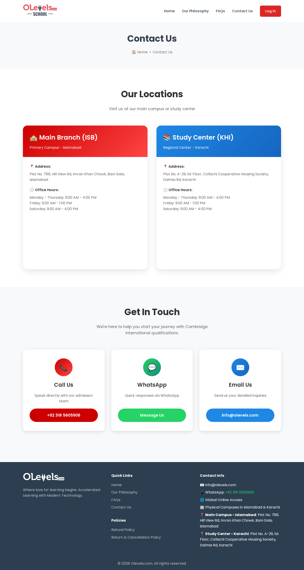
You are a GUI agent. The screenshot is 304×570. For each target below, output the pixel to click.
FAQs (220, 11)
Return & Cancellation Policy (136, 537)
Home (169, 11)
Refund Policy (123, 529)
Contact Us (242, 11)
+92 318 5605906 (63, 415)
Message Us (152, 415)
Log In (270, 11)
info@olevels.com (240, 415)
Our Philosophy (195, 11)
